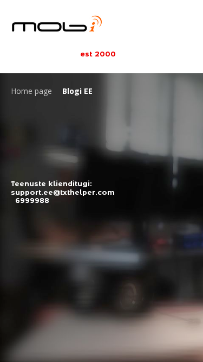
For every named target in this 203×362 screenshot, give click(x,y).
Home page (31, 91)
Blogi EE (77, 91)
